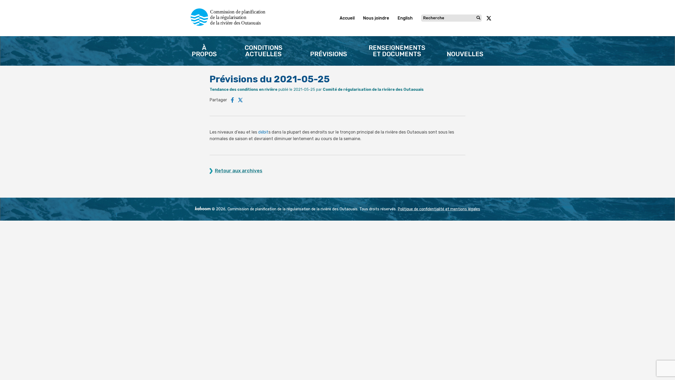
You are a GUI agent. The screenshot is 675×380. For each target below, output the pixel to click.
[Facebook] (232, 100)
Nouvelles (465, 54)
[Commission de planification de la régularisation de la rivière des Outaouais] (230, 24)
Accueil (347, 18)
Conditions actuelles (263, 51)
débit (263, 132)
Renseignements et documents (397, 51)
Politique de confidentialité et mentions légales (439, 209)
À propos (204, 51)
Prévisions (328, 54)
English (405, 18)
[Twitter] (240, 100)
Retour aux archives (238, 171)
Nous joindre (376, 18)
